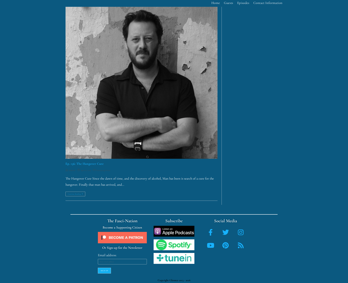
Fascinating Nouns (103, 170)
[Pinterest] (225, 245)
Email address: (107, 255)
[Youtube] (210, 245)
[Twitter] (225, 232)
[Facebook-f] (210, 232)
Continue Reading (76, 193)
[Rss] (240, 245)
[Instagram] (240, 232)
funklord (72, 170)
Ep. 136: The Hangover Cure (85, 164)
